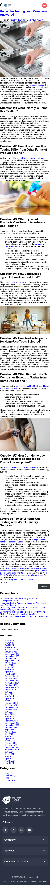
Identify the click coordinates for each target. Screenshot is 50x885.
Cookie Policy (23, 882)
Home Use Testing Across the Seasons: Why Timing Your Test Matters (23, 604)
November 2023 (12, 707)
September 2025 (12, 660)
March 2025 (10, 674)
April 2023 (9, 718)
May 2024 (9, 696)
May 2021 (9, 756)
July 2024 (9, 692)
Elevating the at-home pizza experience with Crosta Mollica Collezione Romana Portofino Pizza (22, 613)
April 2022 (9, 738)
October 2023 (11, 709)
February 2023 (11, 721)
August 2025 (10, 663)
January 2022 (11, 745)
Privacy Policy (9, 882)
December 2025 (12, 654)
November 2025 (12, 656)
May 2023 (9, 716)
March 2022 (10, 741)
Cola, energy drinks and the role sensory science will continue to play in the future (22, 608)
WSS (40, 20)
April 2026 (9, 645)
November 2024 (12, 683)
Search (3, 582)
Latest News (10, 780)
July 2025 (9, 665)
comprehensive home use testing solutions (23, 540)
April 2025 (9, 672)
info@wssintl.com (35, 575)
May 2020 (9, 763)
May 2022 (9, 736)
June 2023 (9, 714)
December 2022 (12, 723)
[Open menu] (44, 5)
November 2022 (12, 725)
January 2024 (11, 705)
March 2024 (10, 700)
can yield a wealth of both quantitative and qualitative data (24, 387)
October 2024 (11, 685)
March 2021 (10, 761)
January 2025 (11, 678)
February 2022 (11, 743)
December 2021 (12, 747)
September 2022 (12, 729)
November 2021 (12, 749)
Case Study (10, 775)
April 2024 (9, 698)
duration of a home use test (16, 282)
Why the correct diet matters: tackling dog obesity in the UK (24, 617)
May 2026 (9, 643)
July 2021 (9, 752)
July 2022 (9, 734)
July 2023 (9, 712)
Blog (11, 579)
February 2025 (11, 676)
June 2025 (9, 667)
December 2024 (12, 680)
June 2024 (9, 694)
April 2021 (9, 758)
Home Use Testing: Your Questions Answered (23, 13)
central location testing (27, 158)
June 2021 (9, 754)
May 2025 (9, 669)
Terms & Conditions (39, 882)
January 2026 (11, 652)
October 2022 (11, 727)
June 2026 (9, 640)
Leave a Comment (26, 579)
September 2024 (12, 687)
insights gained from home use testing (20, 467)
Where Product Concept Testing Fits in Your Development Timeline (19, 599)
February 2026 (11, 649)
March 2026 (10, 647)
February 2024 (11, 703)
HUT (16, 579)
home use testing (36, 85)
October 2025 (11, 658)
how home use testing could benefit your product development (24, 569)
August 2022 (10, 732)
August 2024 (10, 689)
